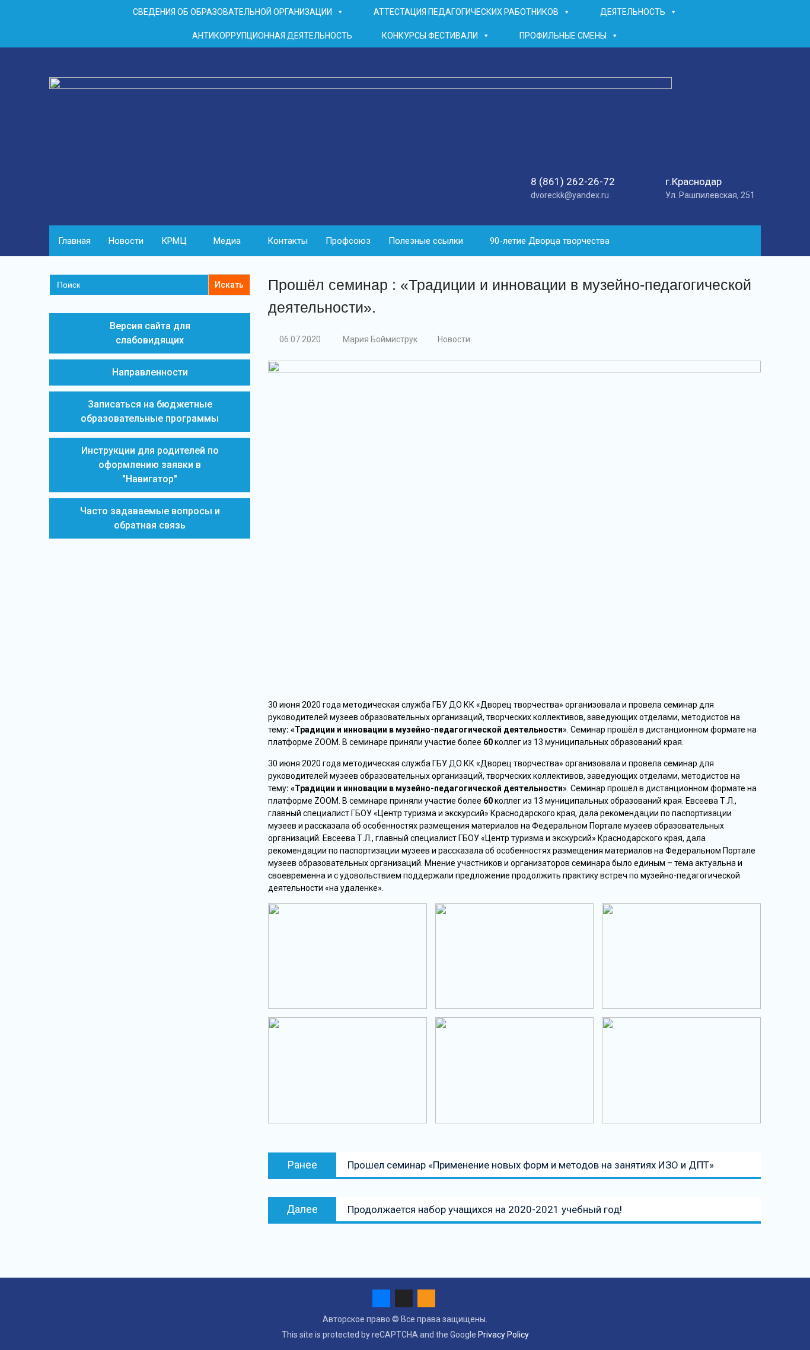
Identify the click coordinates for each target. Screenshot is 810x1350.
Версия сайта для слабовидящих (150, 333)
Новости (126, 240)
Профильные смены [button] (563, 35)
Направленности (150, 372)
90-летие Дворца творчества (550, 240)
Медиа (227, 240)
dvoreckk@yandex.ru (570, 195)
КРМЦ (174, 240)
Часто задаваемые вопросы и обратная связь (150, 518)
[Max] (404, 1298)
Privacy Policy (503, 1334)
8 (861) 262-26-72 (573, 181)
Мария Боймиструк (380, 339)
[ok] (426, 1298)
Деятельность (632, 12)
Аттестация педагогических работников (466, 12)
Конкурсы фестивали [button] (430, 35)
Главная (74, 240)
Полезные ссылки (425, 240)
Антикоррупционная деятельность (272, 35)
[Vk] (381, 1298)
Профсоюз (348, 240)
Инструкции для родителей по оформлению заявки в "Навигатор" (150, 465)
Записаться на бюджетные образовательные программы (150, 411)
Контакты (287, 240)
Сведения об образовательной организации (232, 12)
